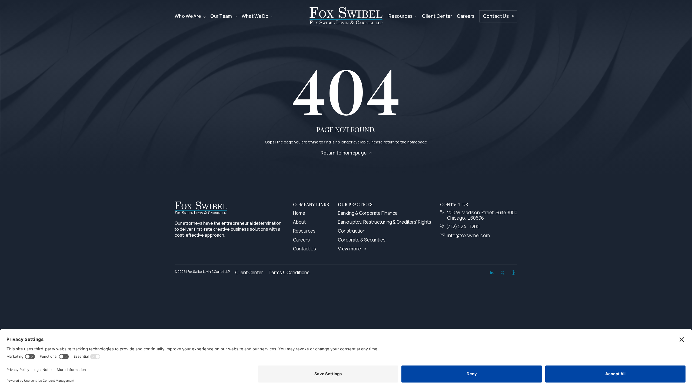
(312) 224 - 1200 (463, 226)
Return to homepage (344, 153)
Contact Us (496, 16)
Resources (400, 16)
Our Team (221, 16)
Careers (466, 16)
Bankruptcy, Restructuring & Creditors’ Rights (384, 222)
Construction (351, 231)
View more (349, 249)
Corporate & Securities (361, 240)
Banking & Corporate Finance (368, 213)
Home (299, 213)
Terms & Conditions (289, 272)
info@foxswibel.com (468, 235)
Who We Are (188, 16)
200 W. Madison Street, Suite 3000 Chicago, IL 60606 (482, 215)
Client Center (437, 16)
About (299, 222)
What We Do (255, 16)
